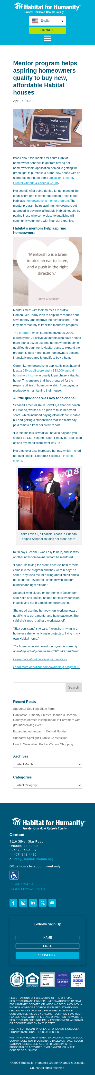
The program (21, 333)
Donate (47, 30)
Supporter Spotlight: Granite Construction (40, 738)
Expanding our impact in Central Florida (39, 731)
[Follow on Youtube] (52, 903)
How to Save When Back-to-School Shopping (43, 744)
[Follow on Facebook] (13, 903)
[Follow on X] (43, 903)
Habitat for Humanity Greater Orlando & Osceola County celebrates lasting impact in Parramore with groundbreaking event (46, 720)
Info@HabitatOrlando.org (33, 859)
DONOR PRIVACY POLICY (27, 889)
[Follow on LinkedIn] (33, 903)
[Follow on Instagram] (23, 903)
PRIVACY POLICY (22, 884)
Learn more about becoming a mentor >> (40, 659)
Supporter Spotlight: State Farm (34, 708)
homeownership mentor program (47, 200)
